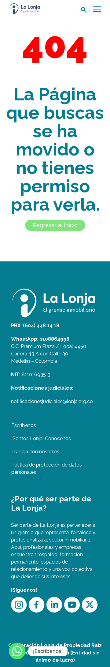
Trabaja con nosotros (35, 452)
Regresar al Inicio (55, 225)
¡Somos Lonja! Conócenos (41, 438)
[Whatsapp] (17, 651)
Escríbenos (23, 425)
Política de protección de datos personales (46, 468)
